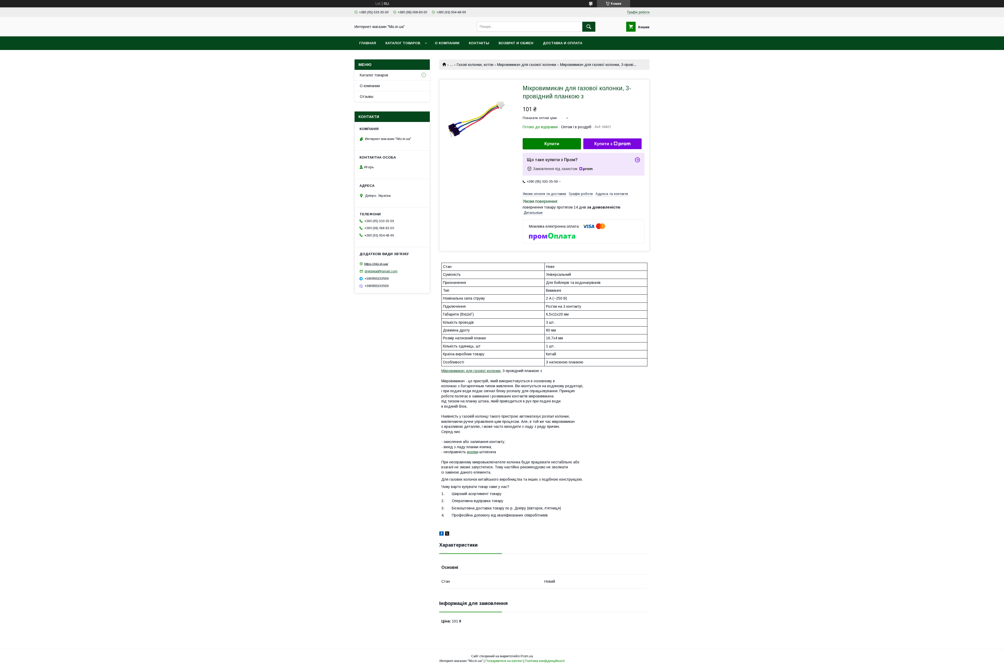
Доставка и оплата (562, 43)
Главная (367, 43)
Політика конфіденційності (545, 661)
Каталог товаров (402, 43)
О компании (447, 43)
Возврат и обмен (516, 43)
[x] (447, 534)
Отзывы (366, 96)
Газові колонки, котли (475, 65)
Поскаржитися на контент (504, 661)
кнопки (472, 452)
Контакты (479, 43)
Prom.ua (527, 656)
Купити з (603, 144)
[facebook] (441, 534)
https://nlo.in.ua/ (376, 264)
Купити (551, 144)
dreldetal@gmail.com (380, 271)
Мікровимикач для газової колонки (526, 65)
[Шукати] (588, 27)
